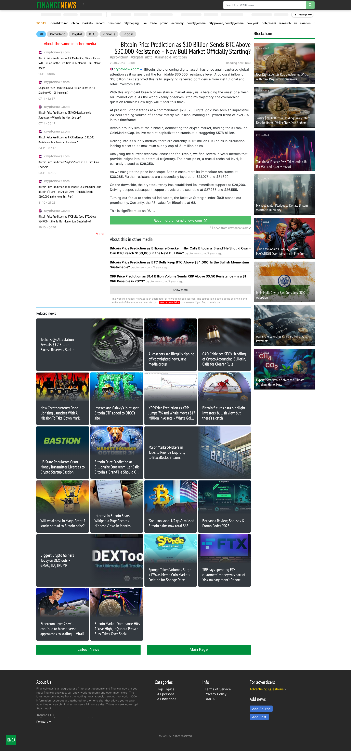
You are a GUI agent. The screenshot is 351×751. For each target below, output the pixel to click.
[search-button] (310, 5)
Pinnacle (109, 34)
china (75, 23)
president (114, 23)
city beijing (131, 23)
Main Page (199, 649)
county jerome (196, 23)
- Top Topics (164, 689)
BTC (92, 34)
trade (153, 23)
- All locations (165, 699)
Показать (42, 721)
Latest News (88, 649)
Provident (57, 34)
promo (164, 23)
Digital (77, 34)
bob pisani (269, 23)
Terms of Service (218, 689)
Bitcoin (127, 34)
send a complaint (169, 302)
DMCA (210, 699)
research (285, 23)
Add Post (259, 717)
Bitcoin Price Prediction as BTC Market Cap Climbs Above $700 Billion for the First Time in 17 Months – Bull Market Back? (69, 63)
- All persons (164, 694)
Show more (180, 289)
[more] (84, 5)
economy (177, 23)
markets (87, 23)
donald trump (59, 23)
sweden (305, 23)
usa (144, 23)
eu (295, 23)
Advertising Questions (267, 689)
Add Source (261, 709)
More (100, 234)
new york (253, 23)
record (100, 23)
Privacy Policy (215, 694)
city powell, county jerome (226, 23)
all (41, 34)
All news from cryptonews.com (229, 228)
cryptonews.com (57, 52)
